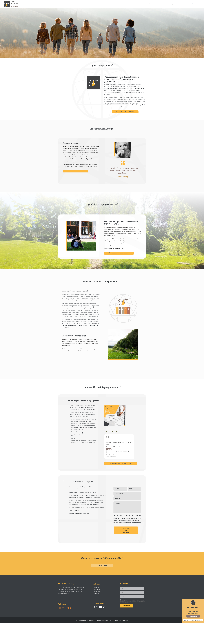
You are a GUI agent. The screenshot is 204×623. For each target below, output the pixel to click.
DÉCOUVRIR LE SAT (102, 565)
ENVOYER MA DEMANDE (126, 530)
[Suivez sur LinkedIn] (104, 607)
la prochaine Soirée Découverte (195, 620)
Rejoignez (186, 620)
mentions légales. (125, 602)
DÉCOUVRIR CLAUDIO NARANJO (75, 171)
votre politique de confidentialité (137, 601)
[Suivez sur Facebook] (94, 607)
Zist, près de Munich (193, 613)
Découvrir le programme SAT (125, 111)
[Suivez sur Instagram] (97, 607)
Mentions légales (81, 620)
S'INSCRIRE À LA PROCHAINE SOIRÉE (120, 463)
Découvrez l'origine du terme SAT (118, 253)
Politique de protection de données (98, 620)
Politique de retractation (121, 620)
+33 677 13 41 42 (74, 510)
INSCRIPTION (193, 616)
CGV (111, 620)
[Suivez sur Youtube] (100, 607)
